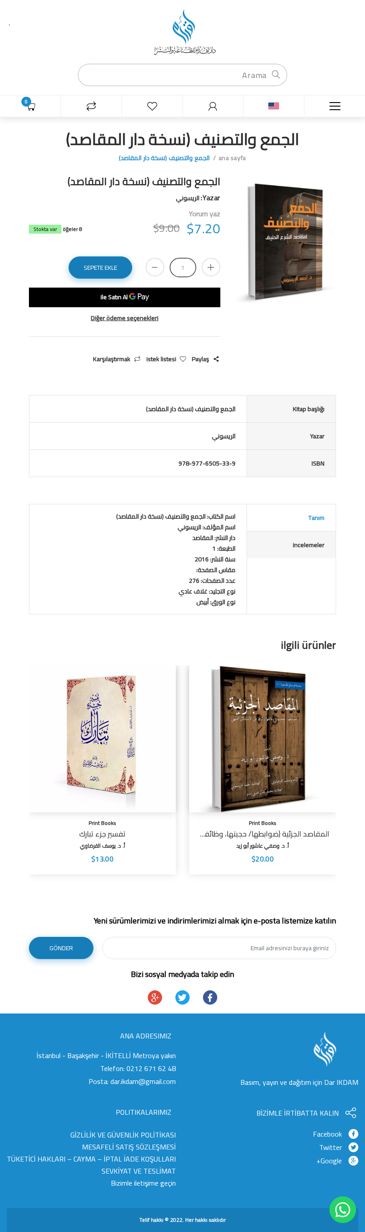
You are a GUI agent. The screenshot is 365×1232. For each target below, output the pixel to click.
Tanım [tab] (316, 517)
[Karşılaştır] (91, 106)
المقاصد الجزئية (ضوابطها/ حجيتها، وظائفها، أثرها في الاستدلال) (262, 833)
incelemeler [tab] (308, 545)
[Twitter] (182, 997)
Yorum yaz (204, 213)
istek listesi (161, 359)
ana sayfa (232, 157)
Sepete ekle (100, 267)
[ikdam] (182, 31)
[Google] (155, 997)
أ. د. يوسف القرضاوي (102, 846)
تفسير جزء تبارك (102, 833)
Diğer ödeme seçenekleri (124, 318)
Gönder (61, 948)
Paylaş (200, 359)
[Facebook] (210, 997)
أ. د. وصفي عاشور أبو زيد (262, 846)
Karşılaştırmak (111, 359)
